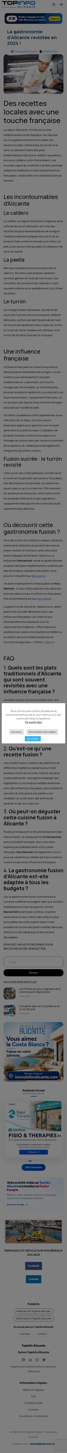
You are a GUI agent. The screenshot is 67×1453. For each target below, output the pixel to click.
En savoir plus (33, 722)
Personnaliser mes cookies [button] (42, 731)
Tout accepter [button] (33, 739)
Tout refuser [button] (16, 732)
